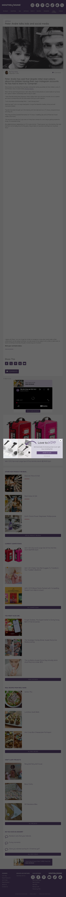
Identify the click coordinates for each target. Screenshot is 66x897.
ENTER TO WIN (47, 453)
